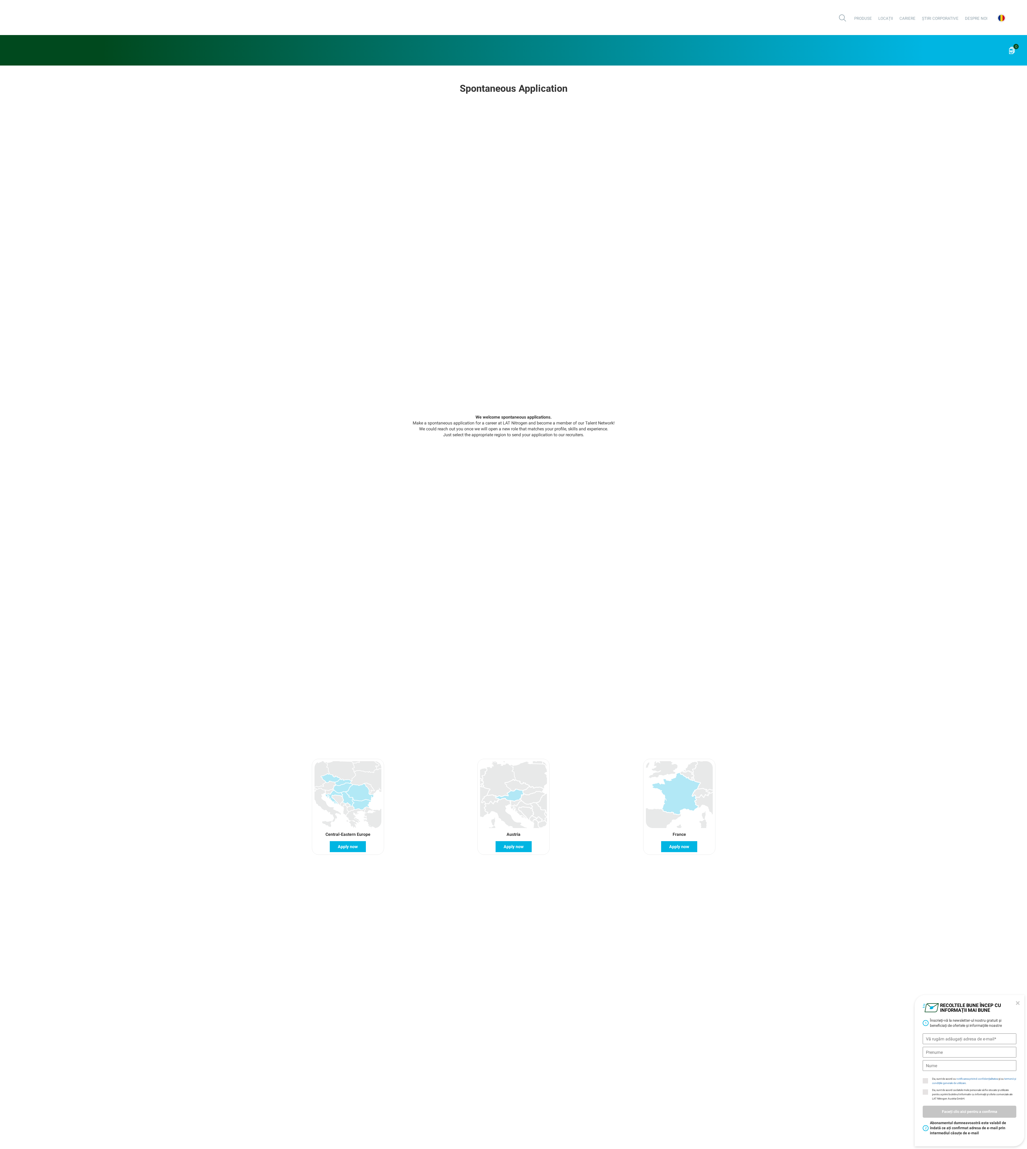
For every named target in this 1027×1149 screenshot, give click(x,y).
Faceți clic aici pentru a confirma (969, 1111)
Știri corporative (940, 18)
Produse (863, 18)
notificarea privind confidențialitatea (977, 1078)
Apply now (348, 846)
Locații (885, 18)
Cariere (907, 18)
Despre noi (976, 18)
